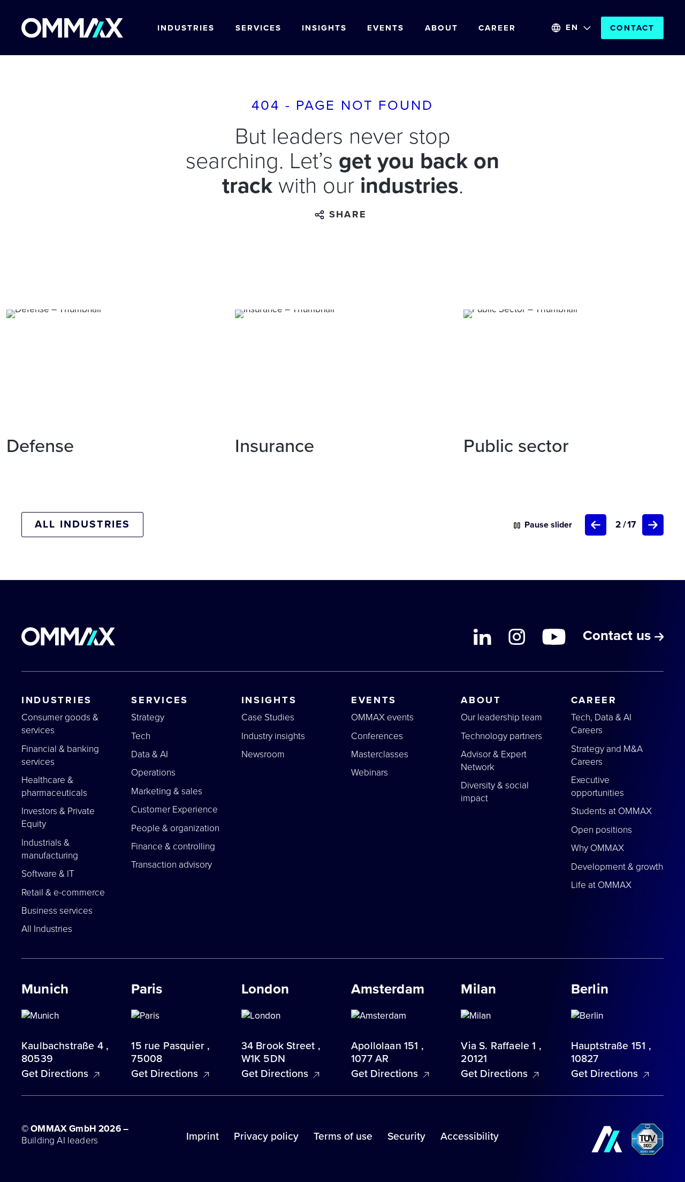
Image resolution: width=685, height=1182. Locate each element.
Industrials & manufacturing (49, 849)
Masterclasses (379, 754)
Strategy (147, 717)
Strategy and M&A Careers (607, 755)
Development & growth (617, 866)
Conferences (377, 736)
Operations (153, 772)
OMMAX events (382, 717)
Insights (324, 28)
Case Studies (267, 717)
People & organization (175, 828)
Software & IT (47, 873)
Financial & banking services (60, 755)
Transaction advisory (171, 864)
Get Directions (56, 1073)
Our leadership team (501, 717)
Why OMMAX (597, 848)
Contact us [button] (618, 636)
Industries (186, 28)
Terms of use (343, 1136)
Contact (632, 28)
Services (258, 28)
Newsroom (263, 754)
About (441, 28)
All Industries (46, 929)
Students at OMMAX (611, 811)
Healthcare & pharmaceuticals (54, 786)
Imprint (202, 1136)
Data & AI (149, 754)
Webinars (369, 772)
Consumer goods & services (59, 724)
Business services (57, 910)
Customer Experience (174, 809)
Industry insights (273, 736)
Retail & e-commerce (63, 892)
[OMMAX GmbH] (72, 28)
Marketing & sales (166, 791)
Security (406, 1136)
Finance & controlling (173, 846)
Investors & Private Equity (58, 817)
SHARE (348, 214)
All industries (82, 524)
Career (497, 28)
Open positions (601, 829)
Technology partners (501, 736)
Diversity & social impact (495, 792)
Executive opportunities (597, 786)
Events (385, 28)
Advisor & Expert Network (494, 761)
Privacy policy (266, 1136)
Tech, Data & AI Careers (601, 724)
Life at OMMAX (601, 885)
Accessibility (469, 1136)
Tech (140, 736)
